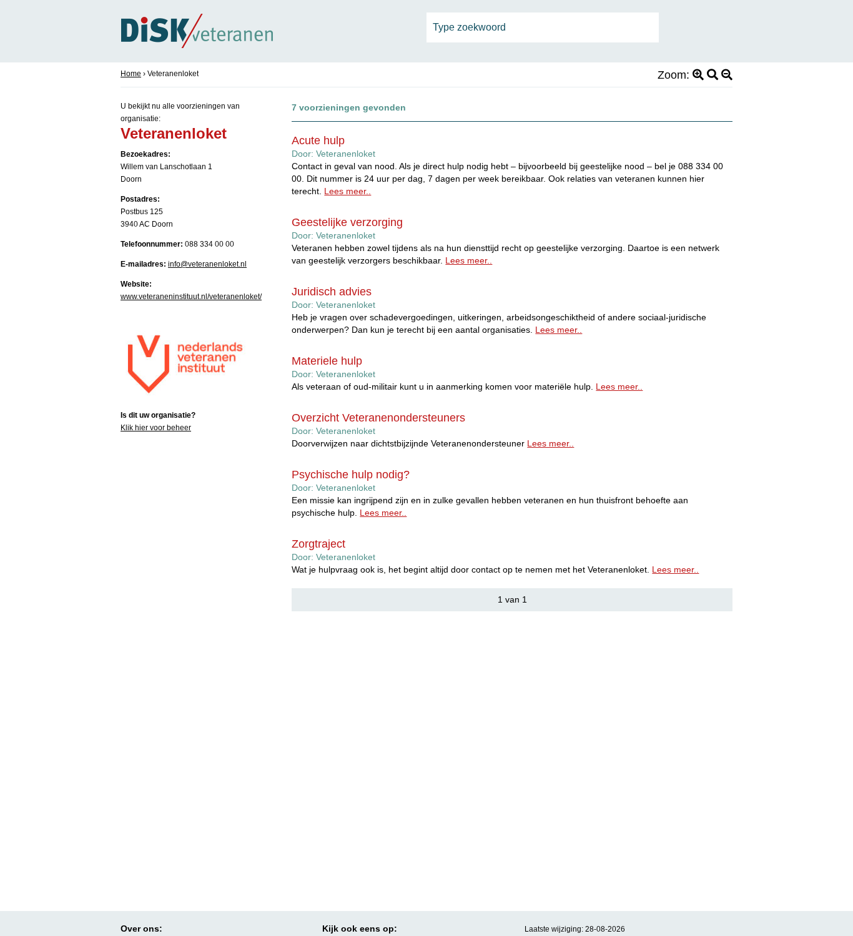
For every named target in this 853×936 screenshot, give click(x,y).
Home (131, 73)
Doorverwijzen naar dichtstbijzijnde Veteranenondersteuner (433, 443)
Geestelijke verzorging (347, 222)
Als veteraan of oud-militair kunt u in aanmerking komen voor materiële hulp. (467, 387)
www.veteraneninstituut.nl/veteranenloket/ (191, 296)
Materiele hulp (327, 361)
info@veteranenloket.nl (207, 264)
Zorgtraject (318, 544)
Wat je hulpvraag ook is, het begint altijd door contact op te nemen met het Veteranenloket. (495, 569)
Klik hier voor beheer (156, 427)
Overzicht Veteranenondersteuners (378, 417)
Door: (333, 154)
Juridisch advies (332, 291)
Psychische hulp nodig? (351, 474)
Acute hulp (318, 140)
